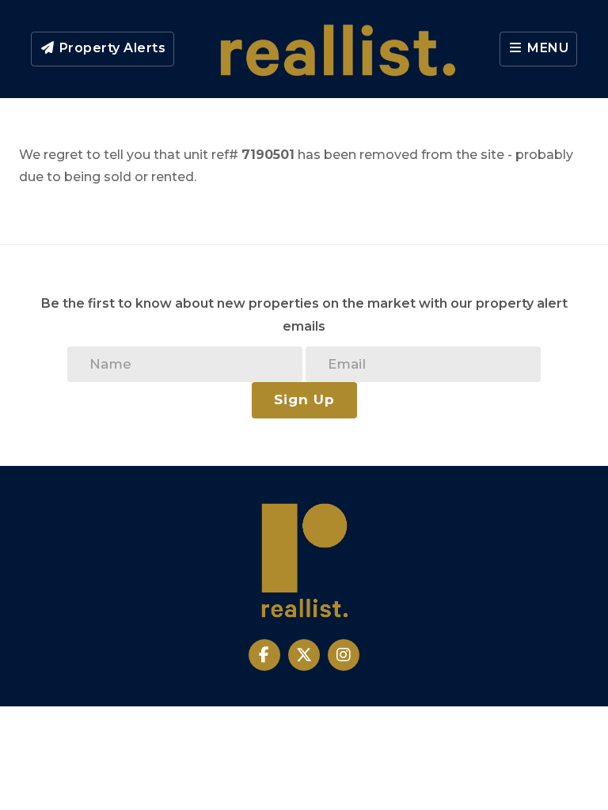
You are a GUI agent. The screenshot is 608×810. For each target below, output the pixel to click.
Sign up (304, 399)
